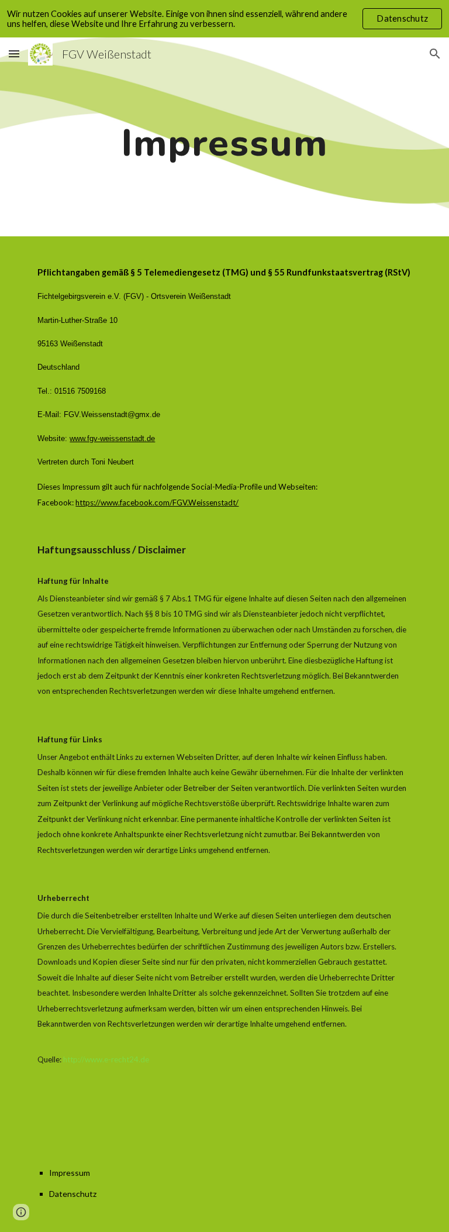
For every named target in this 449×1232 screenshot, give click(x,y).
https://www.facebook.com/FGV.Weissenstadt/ (157, 502)
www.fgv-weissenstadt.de (112, 438)
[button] (14, 53)
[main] (224, 137)
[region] (224, 18)
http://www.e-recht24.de (106, 1059)
